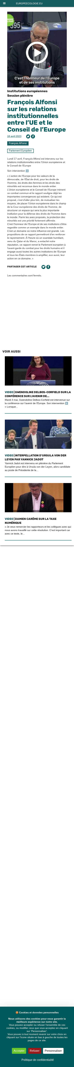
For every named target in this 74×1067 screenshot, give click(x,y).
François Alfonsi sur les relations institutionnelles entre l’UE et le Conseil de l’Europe (36, 115)
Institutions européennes (27, 91)
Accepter (19, 1050)
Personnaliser (53, 1050)
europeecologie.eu (29, 3)
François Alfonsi (18, 143)
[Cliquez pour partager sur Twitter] (28, 136)
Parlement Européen (20, 150)
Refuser (34, 1050)
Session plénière (20, 96)
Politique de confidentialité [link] (38, 1059)
